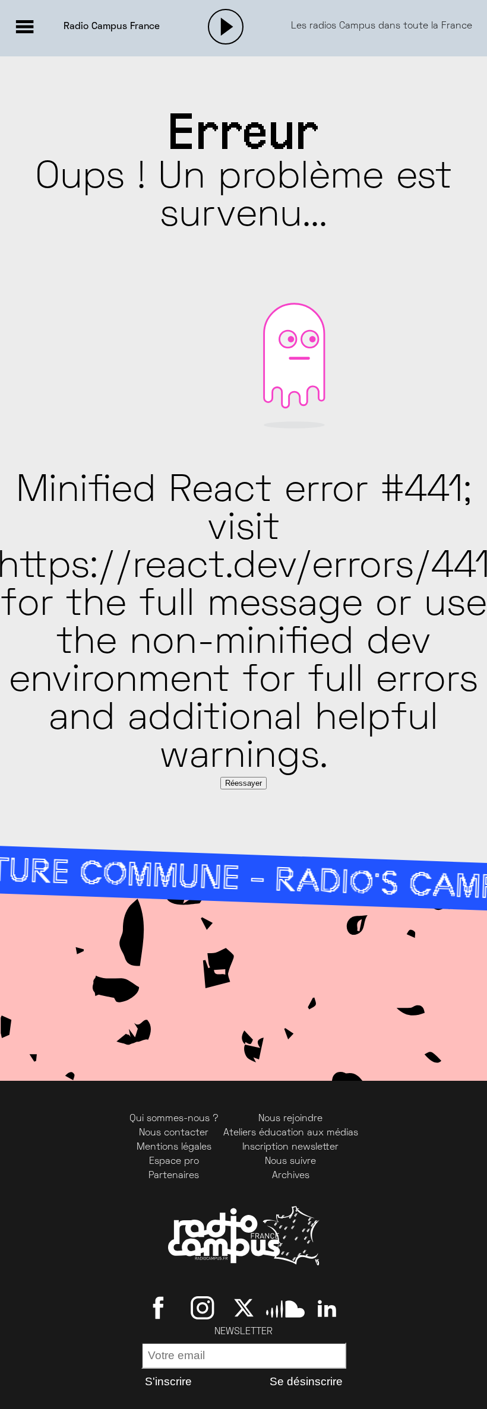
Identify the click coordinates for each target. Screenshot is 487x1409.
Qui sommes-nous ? (174, 1119)
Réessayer (243, 783)
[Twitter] (243, 1308)
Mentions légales (174, 1147)
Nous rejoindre (290, 1119)
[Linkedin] (327, 1308)
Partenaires (173, 1176)
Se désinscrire (306, 1381)
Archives (290, 1176)
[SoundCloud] (285, 1308)
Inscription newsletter (290, 1147)
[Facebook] (160, 1308)
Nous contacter (173, 1133)
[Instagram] (202, 1308)
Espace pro (174, 1161)
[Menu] (24, 26)
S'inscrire (168, 1381)
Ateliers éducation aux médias (290, 1133)
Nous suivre (290, 1161)
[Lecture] (226, 27)
